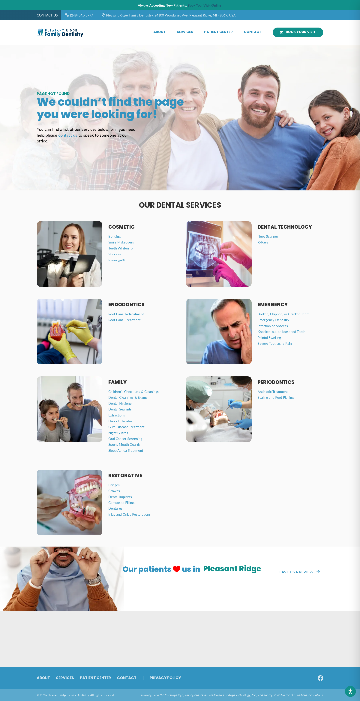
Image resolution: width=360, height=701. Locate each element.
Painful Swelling (269, 337)
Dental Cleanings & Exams (127, 397)
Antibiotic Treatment (273, 391)
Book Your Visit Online (204, 5)
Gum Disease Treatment (126, 426)
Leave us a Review (296, 571)
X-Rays (263, 242)
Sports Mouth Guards (124, 444)
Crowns (114, 490)
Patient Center (218, 32)
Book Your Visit (301, 32)
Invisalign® (116, 260)
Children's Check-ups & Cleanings (133, 391)
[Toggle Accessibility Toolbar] (350, 691)
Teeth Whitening (120, 248)
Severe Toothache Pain (275, 343)
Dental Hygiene (120, 403)
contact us (67, 135)
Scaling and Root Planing (276, 397)
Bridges (114, 484)
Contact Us (47, 15)
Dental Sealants (120, 409)
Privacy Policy (165, 678)
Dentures (115, 508)
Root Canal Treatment (124, 319)
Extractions (116, 415)
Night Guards (118, 432)
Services (185, 32)
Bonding (114, 236)
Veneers (114, 254)
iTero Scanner (268, 236)
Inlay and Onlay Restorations (129, 514)
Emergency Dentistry (273, 319)
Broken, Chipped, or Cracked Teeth (284, 314)
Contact (252, 32)
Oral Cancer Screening (125, 438)
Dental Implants (120, 496)
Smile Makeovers (121, 242)
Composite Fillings (121, 502)
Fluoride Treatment (122, 421)
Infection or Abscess (273, 325)
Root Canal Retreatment (126, 314)
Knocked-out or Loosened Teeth (281, 331)
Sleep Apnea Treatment (125, 450)
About (159, 32)
